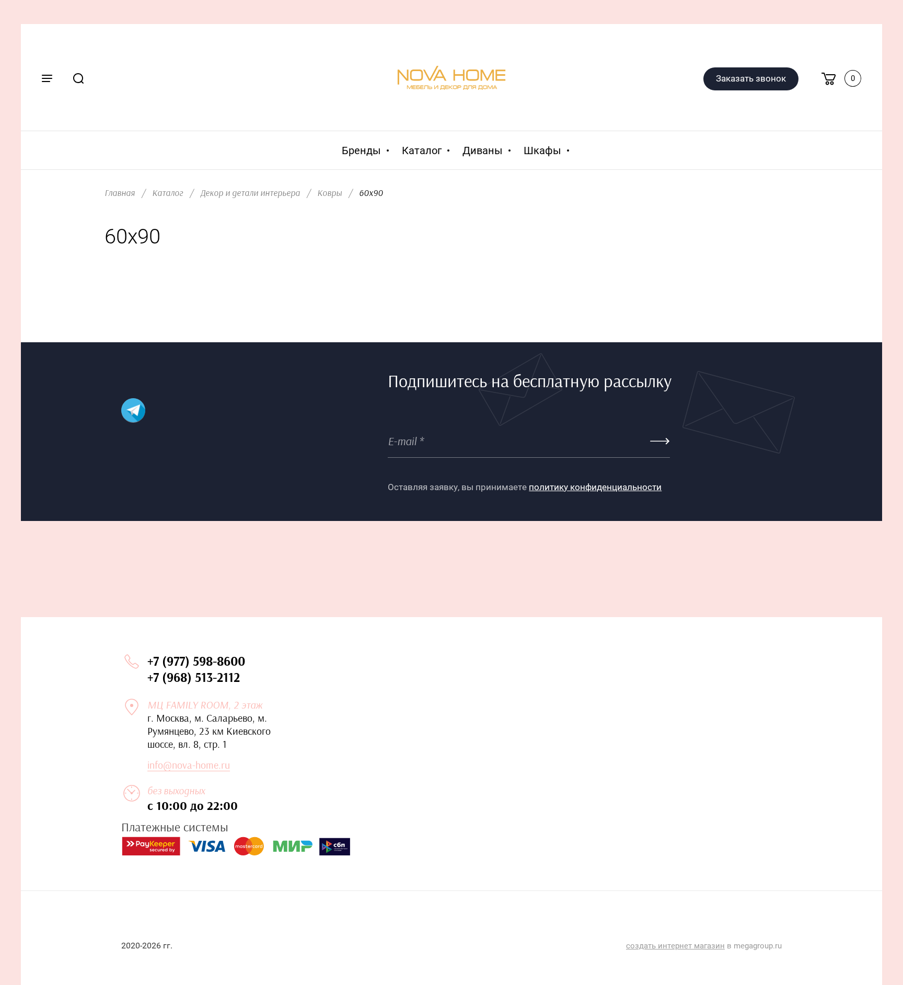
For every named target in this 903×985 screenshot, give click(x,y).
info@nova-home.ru (188, 765)
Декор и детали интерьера (250, 193)
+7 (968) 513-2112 (193, 678)
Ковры (329, 193)
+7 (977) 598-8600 (196, 661)
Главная (120, 193)
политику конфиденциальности (595, 487)
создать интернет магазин (675, 946)
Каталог (167, 193)
